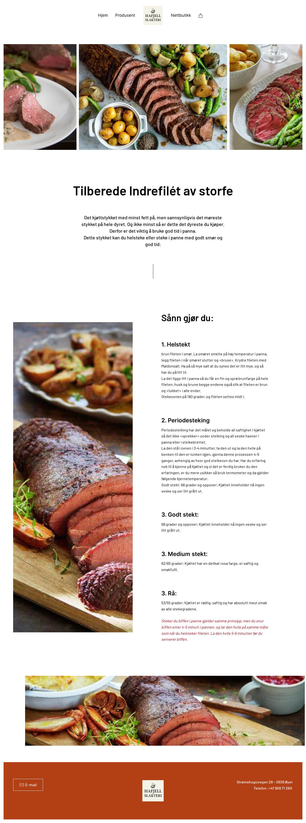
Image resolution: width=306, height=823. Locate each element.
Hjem (103, 15)
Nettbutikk (181, 15)
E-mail (31, 784)
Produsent (125, 15)
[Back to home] (153, 15)
